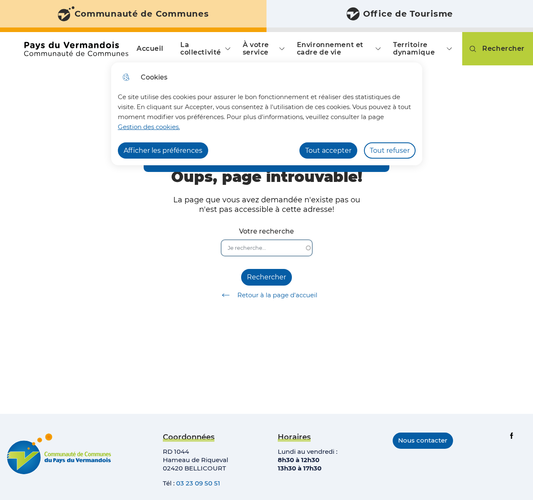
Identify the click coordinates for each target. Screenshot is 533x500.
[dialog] (266, 113)
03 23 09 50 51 (198, 483)
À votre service (256, 48)
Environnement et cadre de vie (330, 48)
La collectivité (200, 48)
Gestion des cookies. (149, 127)
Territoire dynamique (414, 48)
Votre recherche (266, 231)
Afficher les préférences (163, 150)
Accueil (150, 48)
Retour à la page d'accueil (277, 295)
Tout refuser (390, 150)
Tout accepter (328, 150)
